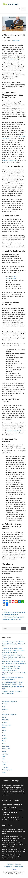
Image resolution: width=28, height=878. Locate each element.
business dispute (13, 59)
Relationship (6, 749)
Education (5, 720)
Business (5, 709)
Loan (3, 735)
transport (5, 762)
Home (4, 730)
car (3, 712)
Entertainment (6, 725)
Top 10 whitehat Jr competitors (12, 804)
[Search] (23, 628)
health (4, 727)
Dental (4, 717)
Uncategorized (7, 770)
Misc (3, 741)
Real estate (5, 746)
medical (4, 738)
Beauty (4, 704)
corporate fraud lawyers (9, 160)
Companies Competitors (9, 714)
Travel (4, 764)
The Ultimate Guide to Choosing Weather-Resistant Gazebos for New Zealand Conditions (13, 657)
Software (5, 754)
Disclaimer (18, 864)
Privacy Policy (8, 866)
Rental (4, 751)
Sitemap (14, 869)
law (5, 610)
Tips (3, 759)
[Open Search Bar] (19, 9)
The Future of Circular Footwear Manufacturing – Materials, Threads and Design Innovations (13, 650)
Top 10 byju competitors (10, 807)
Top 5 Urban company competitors (13, 810)
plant (3, 743)
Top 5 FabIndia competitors (10, 820)
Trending (5, 767)
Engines (4, 722)
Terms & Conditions (18, 866)
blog (3, 706)
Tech (3, 756)
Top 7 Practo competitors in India (12, 817)
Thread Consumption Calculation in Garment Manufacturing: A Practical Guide (13, 644)
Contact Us (10, 864)
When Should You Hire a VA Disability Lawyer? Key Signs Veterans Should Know (11, 668)
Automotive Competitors (10, 701)
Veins (4, 772)
